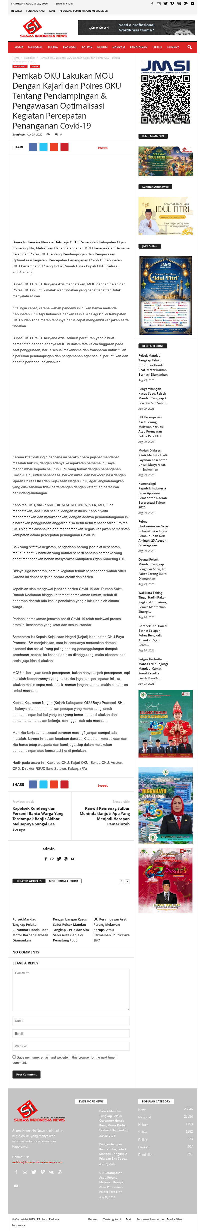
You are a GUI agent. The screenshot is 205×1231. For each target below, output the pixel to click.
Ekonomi (69, 47)
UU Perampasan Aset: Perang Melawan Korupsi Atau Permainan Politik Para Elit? (112, 929)
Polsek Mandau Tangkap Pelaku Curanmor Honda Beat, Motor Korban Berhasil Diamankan (30, 929)
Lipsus (157, 47)
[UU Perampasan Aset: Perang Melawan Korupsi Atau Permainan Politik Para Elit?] (112, 901)
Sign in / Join (64, 3)
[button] (189, 47)
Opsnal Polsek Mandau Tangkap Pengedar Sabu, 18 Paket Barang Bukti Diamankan (152, 569)
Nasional (35, 47)
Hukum (102, 47)
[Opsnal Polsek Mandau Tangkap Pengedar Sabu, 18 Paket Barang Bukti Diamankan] (183, 564)
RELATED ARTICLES (29, 881)
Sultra (53, 47)
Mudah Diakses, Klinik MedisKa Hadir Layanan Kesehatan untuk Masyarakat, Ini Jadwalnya (153, 459)
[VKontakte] (179, 3)
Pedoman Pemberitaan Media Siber (84, 10)
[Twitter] (165, 3)
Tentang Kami (35, 10)
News (35, 66)
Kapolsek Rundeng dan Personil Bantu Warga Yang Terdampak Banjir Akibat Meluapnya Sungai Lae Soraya (37, 819)
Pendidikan (139, 47)
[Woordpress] (186, 3)
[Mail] (159, 3)
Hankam (118, 47)
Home (19, 47)
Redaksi (16, 10)
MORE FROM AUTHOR (63, 881)
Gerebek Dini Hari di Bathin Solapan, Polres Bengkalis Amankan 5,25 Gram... (152, 635)
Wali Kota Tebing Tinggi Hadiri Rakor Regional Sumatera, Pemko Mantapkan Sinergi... (152, 602)
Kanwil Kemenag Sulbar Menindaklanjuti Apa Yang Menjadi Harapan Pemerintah (105, 816)
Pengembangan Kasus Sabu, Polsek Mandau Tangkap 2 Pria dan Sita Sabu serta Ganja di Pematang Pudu (71, 929)
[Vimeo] (172, 3)
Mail (52, 10)
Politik (87, 47)
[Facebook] (152, 3)
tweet (103, 147)
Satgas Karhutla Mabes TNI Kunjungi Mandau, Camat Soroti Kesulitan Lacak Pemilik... (153, 668)
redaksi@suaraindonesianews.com (37, 1162)
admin (20, 134)
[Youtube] (193, 3)
